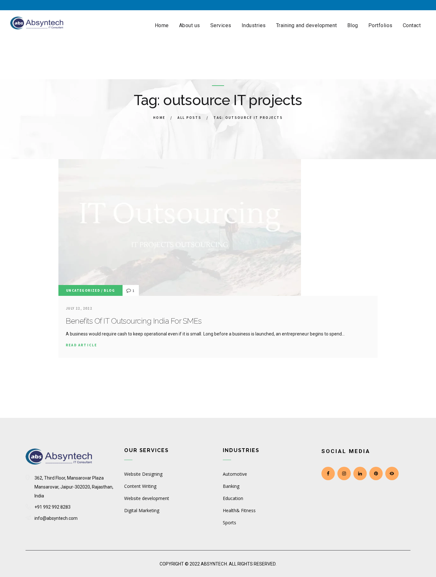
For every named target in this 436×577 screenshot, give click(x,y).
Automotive (235, 474)
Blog (109, 290)
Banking (231, 486)
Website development (146, 498)
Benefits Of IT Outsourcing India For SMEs (134, 321)
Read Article (81, 345)
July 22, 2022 (79, 308)
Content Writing (140, 486)
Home (159, 117)
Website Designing (143, 474)
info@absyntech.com (56, 518)
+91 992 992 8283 (52, 507)
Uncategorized (83, 290)
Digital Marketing (141, 510)
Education (233, 498)
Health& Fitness (239, 510)
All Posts (189, 117)
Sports (229, 522)
